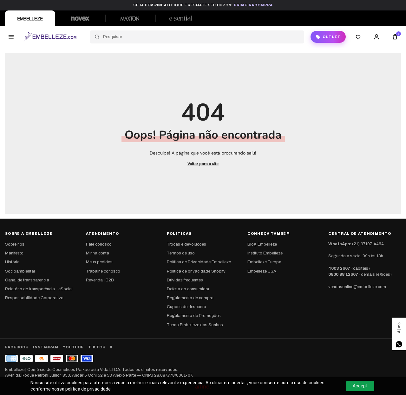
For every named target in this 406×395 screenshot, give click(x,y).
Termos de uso (181, 253)
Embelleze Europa (264, 262)
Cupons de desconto (186, 307)
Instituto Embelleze (265, 253)
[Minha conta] (376, 37)
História (12, 262)
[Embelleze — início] (49, 37)
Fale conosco (99, 244)
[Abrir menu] (11, 37)
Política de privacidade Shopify (196, 271)
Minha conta (97, 253)
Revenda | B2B (100, 280)
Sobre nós (14, 244)
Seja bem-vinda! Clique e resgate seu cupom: (202, 5)
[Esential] (180, 18)
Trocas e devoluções (186, 244)
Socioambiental (20, 271)
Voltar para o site (203, 163)
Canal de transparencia (27, 280)
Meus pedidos (99, 262)
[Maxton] (130, 18)
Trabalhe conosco (103, 271)
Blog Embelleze (262, 244)
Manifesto (14, 253)
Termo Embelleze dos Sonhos (195, 325)
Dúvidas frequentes (185, 280)
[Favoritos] (358, 37)
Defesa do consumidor (188, 289)
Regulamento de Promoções (194, 315)
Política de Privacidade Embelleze (199, 262)
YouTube (73, 347)
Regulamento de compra (190, 298)
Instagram (45, 347)
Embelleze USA (261, 271)
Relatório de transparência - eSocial (39, 289)
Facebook (17, 347)
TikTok (96, 347)
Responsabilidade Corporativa (34, 298)
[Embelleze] (30, 18)
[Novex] (80, 18)
